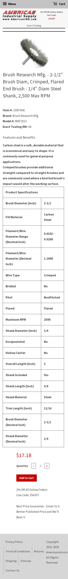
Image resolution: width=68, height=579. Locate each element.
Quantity (22, 466)
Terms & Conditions (18, 551)
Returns (39, 551)
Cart (62, 4)
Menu (12, 4)
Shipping (11, 561)
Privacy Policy (13, 542)
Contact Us (12, 570)
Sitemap (25, 561)
